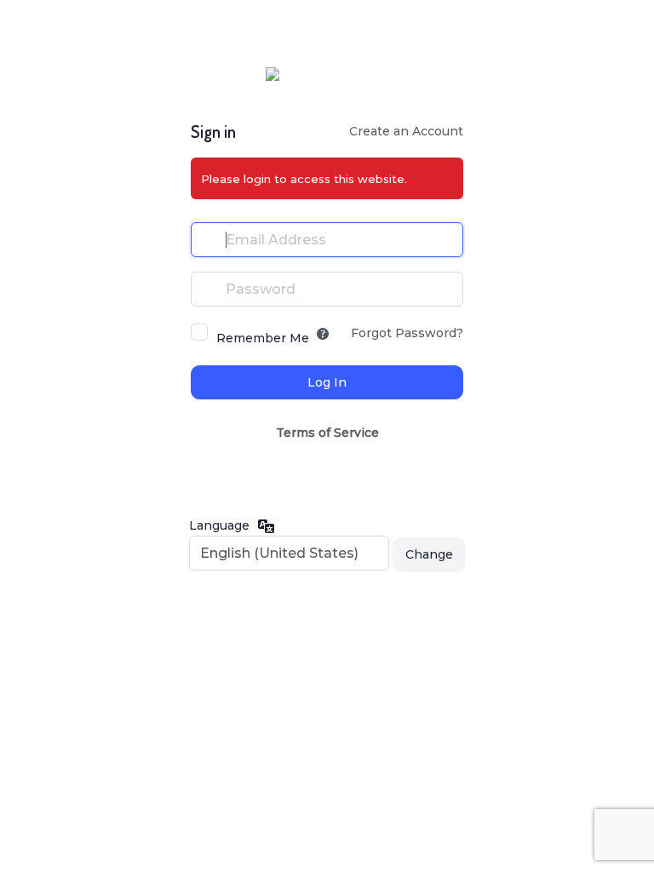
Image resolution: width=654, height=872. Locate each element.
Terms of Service (327, 432)
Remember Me (262, 338)
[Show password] (446, 289)
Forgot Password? (407, 333)
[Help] (323, 334)
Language (219, 525)
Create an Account (406, 131)
